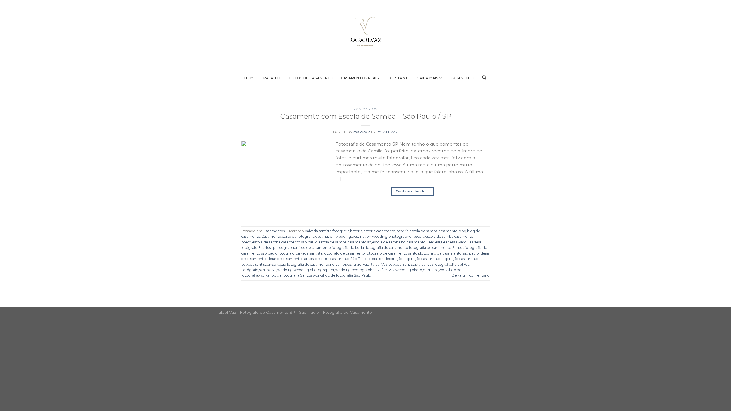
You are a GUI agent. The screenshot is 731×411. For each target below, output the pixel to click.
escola (419, 236)
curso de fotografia (298, 236)
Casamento (271, 236)
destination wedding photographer (382, 236)
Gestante (400, 78)
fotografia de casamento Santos (436, 247)
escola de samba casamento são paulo (285, 242)
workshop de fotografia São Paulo (342, 275)
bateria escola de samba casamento (427, 231)
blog (462, 231)
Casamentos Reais (360, 78)
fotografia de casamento (387, 247)
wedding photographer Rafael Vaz (365, 270)
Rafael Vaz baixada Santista (393, 264)
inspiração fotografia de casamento (299, 264)
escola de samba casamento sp (344, 242)
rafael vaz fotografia (434, 264)
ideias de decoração (386, 259)
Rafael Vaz (387, 132)
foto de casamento (314, 247)
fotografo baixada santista (300, 253)
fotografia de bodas (348, 247)
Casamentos (365, 109)
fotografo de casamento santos (392, 253)
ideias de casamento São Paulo (341, 259)
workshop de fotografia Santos (285, 275)
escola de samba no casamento (399, 242)
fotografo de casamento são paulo (449, 253)
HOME (250, 78)
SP (274, 270)
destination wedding (333, 236)
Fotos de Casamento (311, 78)
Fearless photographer (278, 247)
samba (265, 270)
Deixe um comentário (471, 275)
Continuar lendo (413, 191)
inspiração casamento (422, 259)
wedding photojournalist (416, 270)
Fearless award (454, 242)
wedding (285, 270)
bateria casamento (379, 231)
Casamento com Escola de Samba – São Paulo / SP (365, 116)
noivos (346, 264)
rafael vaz (360, 264)
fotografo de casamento (344, 253)
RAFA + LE (272, 78)
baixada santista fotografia (327, 231)
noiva (335, 264)
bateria (356, 231)
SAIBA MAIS (427, 78)
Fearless (433, 242)
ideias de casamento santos (290, 259)
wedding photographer (314, 270)
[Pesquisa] (484, 77)
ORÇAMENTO (462, 78)
